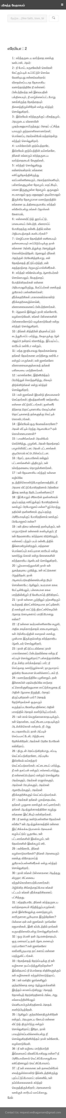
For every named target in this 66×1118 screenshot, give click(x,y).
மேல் (10, 1097)
